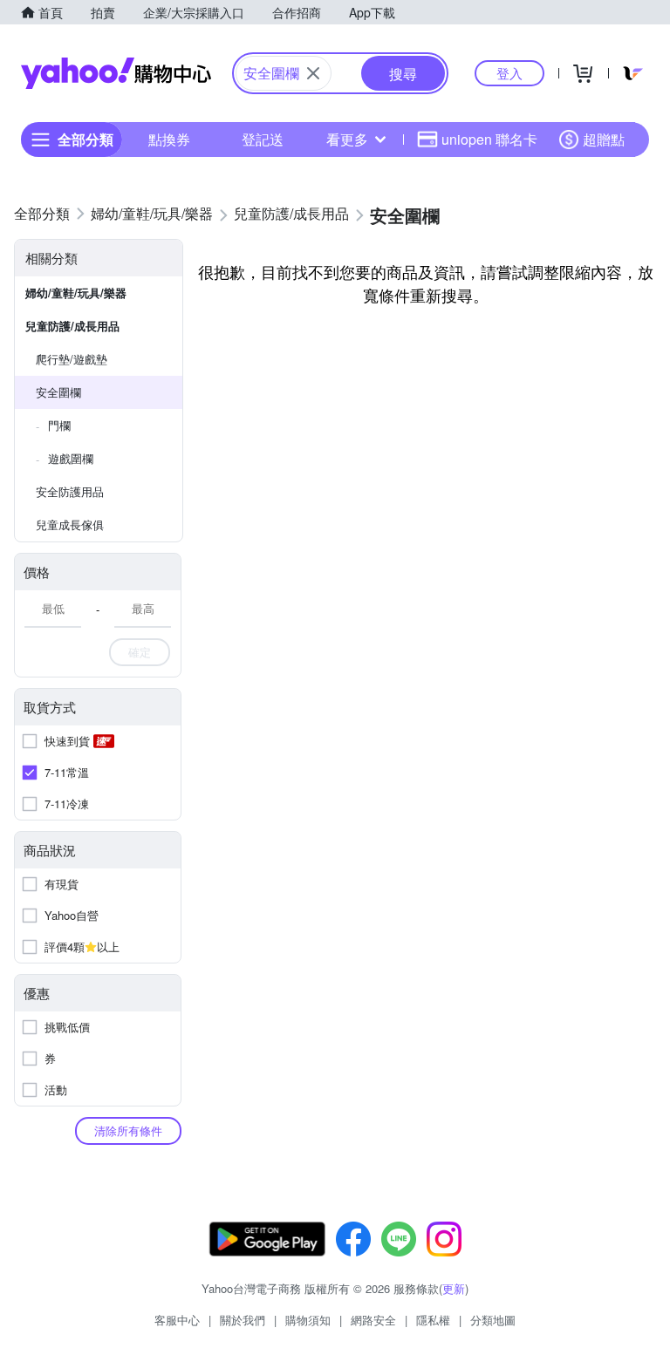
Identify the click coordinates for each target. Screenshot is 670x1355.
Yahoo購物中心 (116, 73)
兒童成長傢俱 (70, 524)
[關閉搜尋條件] (313, 73)
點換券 (169, 139)
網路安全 (373, 1319)
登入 (509, 73)
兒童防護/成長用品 (72, 325)
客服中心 (177, 1319)
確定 (139, 651)
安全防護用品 (70, 491)
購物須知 (308, 1319)
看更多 (347, 139)
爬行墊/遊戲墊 (71, 359)
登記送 (263, 139)
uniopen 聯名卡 (489, 139)
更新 (453, 1288)
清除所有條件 (128, 1130)
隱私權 (433, 1319)
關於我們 (242, 1319)
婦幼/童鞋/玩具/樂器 (75, 292)
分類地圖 (493, 1319)
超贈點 (604, 139)
